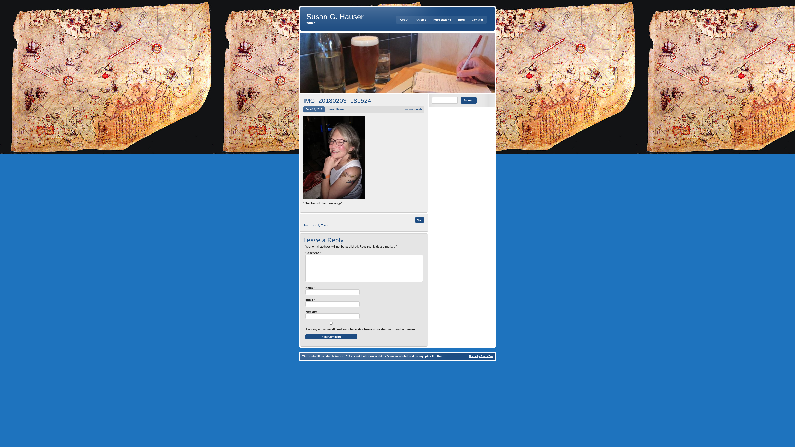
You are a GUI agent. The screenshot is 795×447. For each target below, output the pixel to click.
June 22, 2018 (314, 109)
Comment (313, 253)
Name (310, 287)
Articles (421, 19)
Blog (461, 19)
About (404, 19)
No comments (413, 109)
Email (310, 299)
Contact (477, 19)
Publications (442, 19)
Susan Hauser (336, 109)
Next (419, 220)
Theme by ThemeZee (481, 356)
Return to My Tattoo (316, 225)
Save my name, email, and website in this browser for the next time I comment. (360, 329)
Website (311, 311)
